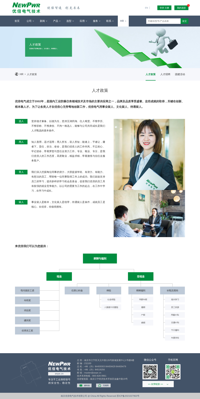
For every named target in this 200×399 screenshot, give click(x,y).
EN (147, 1)
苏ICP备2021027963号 (128, 396)
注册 (167, 8)
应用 (82, 21)
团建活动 (180, 74)
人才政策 (32, 74)
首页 (17, 21)
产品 (56, 21)
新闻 (42, 21)
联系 (109, 21)
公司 (29, 21)
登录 (162, 8)
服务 (96, 21)
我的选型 (182, 7)
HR (122, 21)
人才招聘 (165, 74)
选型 (69, 21)
